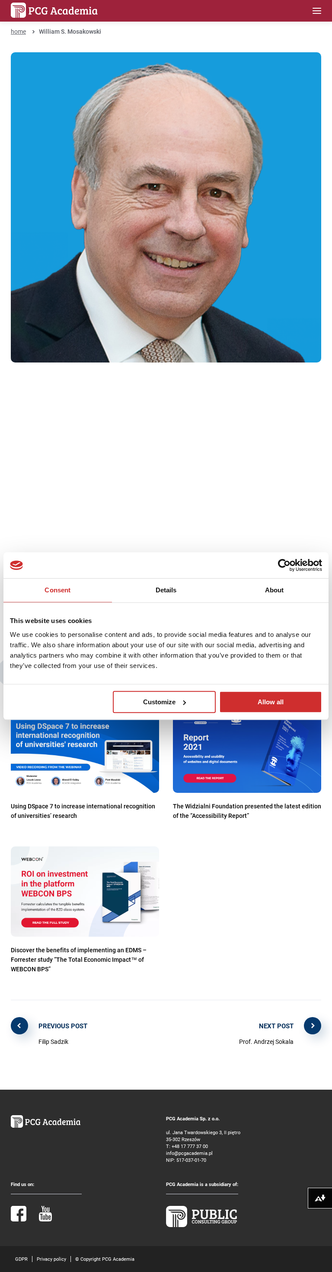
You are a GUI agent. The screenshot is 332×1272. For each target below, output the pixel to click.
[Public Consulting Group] (201, 1225)
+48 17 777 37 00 (190, 1146)
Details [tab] (166, 590)
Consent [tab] (57, 590)
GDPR (21, 1259)
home (18, 31)
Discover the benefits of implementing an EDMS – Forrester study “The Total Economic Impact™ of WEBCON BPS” (79, 959)
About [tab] (274, 590)
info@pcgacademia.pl (189, 1153)
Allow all (271, 702)
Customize (159, 702)
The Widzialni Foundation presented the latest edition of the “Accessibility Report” (247, 811)
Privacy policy (51, 1259)
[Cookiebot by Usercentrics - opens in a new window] (284, 565)
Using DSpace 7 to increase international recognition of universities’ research (83, 811)
